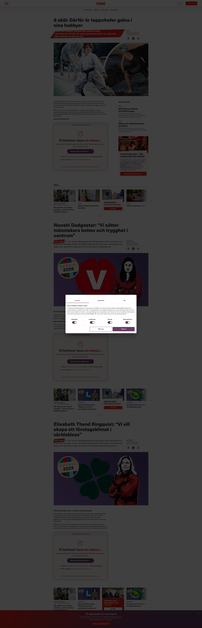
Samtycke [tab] (77, 300)
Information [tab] (101, 300)
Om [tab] (125, 300)
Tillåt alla (123, 329)
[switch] (92, 322)
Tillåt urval (101, 329)
